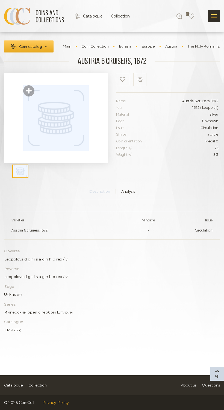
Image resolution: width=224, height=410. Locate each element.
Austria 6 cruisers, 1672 (29, 230)
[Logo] (34, 16)
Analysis (128, 191)
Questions (211, 385)
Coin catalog (30, 46)
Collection (120, 16)
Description (99, 191)
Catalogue (93, 16)
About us (188, 385)
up (217, 375)
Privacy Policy (55, 403)
